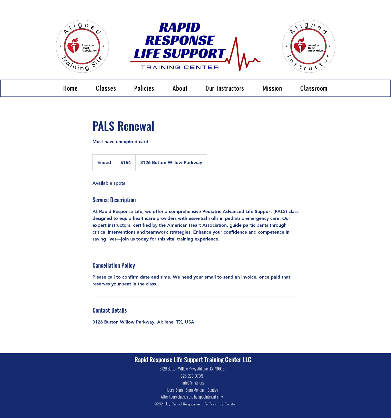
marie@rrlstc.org (192, 382)
